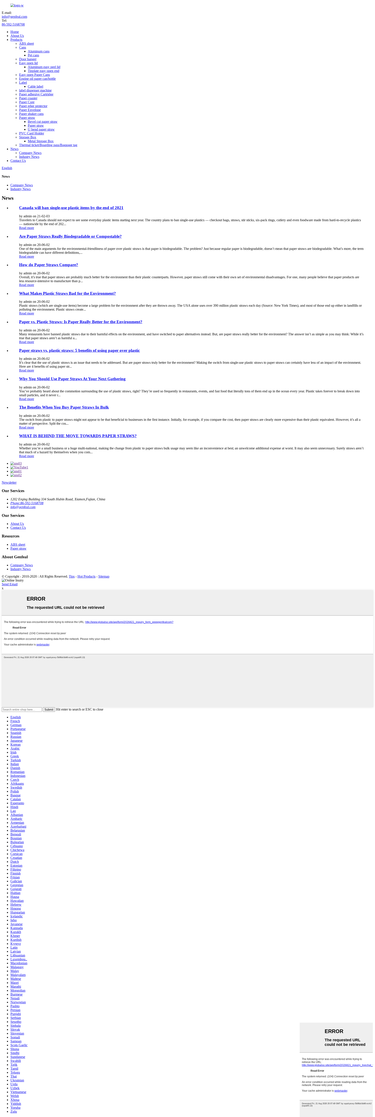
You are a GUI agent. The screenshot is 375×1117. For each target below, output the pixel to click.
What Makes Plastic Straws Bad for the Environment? (67, 293)
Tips (72, 576)
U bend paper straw (41, 129)
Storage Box (27, 137)
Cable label (35, 86)
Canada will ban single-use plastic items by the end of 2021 (71, 207)
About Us (17, 36)
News (14, 149)
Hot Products (86, 576)
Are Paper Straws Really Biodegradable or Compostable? (70, 236)
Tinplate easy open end (43, 71)
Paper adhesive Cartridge (36, 94)
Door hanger (27, 59)
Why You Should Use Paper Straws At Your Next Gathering (72, 379)
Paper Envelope (30, 110)
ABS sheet (26, 43)
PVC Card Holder (31, 133)
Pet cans (33, 55)
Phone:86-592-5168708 (26, 503)
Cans (22, 47)
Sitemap (103, 576)
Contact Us (18, 160)
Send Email (10, 584)
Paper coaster (28, 98)
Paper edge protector (33, 106)
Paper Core (27, 102)
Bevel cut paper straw (43, 121)
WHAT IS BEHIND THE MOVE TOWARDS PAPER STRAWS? (78, 436)
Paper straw (27, 118)
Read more (26, 228)
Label (23, 82)
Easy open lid (28, 63)
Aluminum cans (38, 51)
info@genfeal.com (14, 16)
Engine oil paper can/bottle (37, 78)
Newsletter (9, 482)
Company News (30, 153)
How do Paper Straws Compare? (48, 264)
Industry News (29, 157)
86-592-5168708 (13, 24)
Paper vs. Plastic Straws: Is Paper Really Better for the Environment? (80, 321)
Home (14, 32)
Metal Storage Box (41, 141)
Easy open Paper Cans (34, 75)
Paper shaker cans (31, 114)
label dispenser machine (35, 90)
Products (16, 39)
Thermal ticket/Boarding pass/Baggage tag (48, 145)
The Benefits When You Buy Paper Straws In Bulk (64, 407)
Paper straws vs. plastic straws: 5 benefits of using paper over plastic (79, 350)
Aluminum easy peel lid (44, 67)
